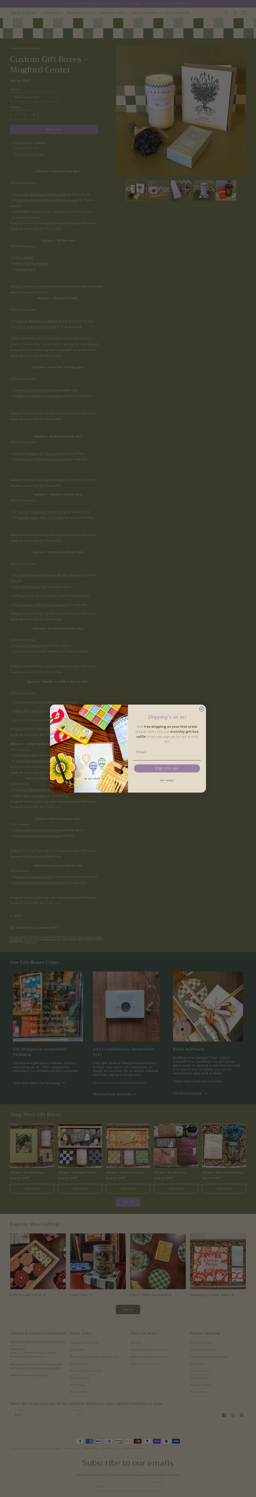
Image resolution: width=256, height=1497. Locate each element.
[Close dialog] (201, 709)
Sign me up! (167, 768)
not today (167, 780)
